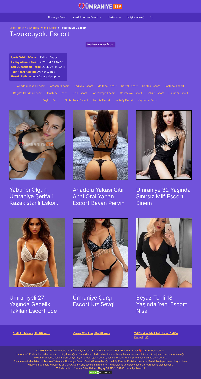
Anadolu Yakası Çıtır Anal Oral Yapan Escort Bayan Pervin (99, 196)
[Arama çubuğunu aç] (151, 17)
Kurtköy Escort (124, 100)
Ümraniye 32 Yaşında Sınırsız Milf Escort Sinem (163, 196)
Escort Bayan (17, 27)
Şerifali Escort (151, 86)
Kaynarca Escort (148, 100)
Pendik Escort (101, 100)
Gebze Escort (155, 93)
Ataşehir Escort (59, 86)
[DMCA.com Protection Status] (100, 373)
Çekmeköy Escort (131, 93)
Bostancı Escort (174, 86)
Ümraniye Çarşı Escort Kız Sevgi (93, 300)
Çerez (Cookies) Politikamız (91, 333)
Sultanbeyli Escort (76, 100)
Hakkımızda (114, 17)
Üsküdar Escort (178, 93)
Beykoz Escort (51, 100)
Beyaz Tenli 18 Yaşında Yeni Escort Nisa (161, 304)
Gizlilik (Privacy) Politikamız (31, 333)
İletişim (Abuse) (135, 17)
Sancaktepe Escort (103, 93)
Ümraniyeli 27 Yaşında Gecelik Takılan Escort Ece (33, 304)
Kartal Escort (129, 86)
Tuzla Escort (79, 93)
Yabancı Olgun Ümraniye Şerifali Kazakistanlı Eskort (33, 196)
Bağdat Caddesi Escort (27, 93)
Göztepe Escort (57, 93)
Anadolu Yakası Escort (85, 17)
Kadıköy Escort (83, 86)
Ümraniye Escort (57, 17)
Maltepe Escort (107, 86)
